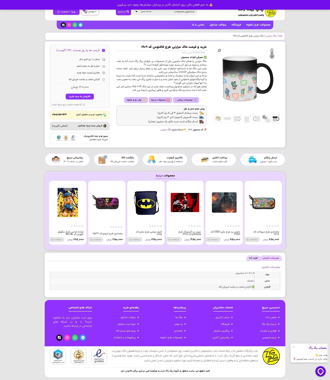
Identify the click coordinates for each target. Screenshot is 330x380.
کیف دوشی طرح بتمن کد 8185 (227, 233)
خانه (280, 36)
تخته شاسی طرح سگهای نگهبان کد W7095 (149, 233)
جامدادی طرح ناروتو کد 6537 (186, 233)
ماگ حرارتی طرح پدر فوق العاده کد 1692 (68, 233)
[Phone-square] (63, 24)
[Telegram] (80, 24)
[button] (219, 51)
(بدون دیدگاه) (187, 52)
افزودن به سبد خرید (79, 96)
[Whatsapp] (74, 24)
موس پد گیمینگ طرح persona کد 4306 (268, 233)
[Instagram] (69, 24)
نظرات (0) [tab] (253, 258)
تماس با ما (198, 25)
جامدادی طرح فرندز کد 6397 (108, 233)
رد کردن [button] (121, 5)
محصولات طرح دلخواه (258, 25)
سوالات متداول (218, 25)
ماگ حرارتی (271, 36)
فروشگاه (236, 25)
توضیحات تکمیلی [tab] (270, 258)
